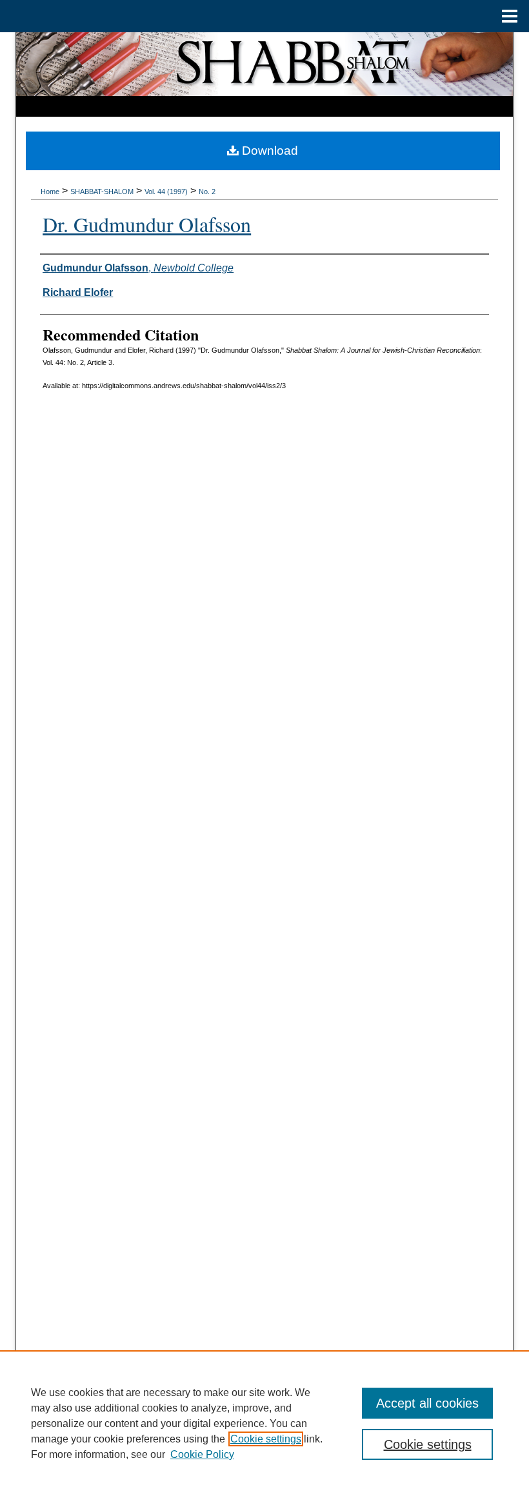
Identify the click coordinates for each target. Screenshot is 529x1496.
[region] (264, 1423)
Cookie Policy (202, 1454)
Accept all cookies (427, 1403)
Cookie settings (265, 1438)
